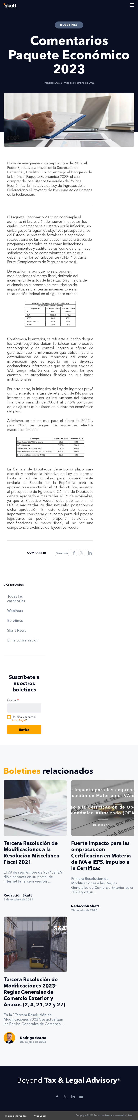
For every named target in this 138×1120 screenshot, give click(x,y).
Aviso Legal (19, 720)
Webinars (15, 611)
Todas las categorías (16, 598)
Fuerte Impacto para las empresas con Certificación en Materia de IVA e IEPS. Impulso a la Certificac (101, 855)
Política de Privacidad (16, 1115)
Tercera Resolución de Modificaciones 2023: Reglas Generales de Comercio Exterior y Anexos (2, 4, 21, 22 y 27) (34, 992)
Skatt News (16, 630)
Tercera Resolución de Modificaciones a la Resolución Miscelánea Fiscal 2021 (31, 852)
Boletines (15, 620)
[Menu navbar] (132, 5)
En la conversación (23, 640)
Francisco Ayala (52, 82)
